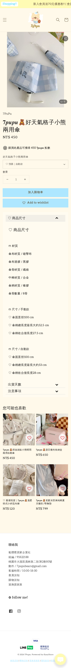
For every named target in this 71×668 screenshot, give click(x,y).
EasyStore (48, 655)
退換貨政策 (15, 584)
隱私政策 (45, 661)
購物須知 (14, 580)
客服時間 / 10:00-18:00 (23, 571)
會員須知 (14, 575)
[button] (5, 20)
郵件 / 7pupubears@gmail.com (28, 566)
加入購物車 (35, 192)
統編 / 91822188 (19, 557)
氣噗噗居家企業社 (20, 552)
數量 (5, 172)
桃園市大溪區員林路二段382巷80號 (30, 561)
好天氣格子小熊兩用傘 (15, 157)
